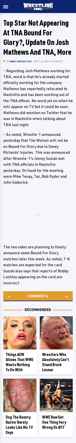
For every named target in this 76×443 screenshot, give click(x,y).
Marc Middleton (20, 61)
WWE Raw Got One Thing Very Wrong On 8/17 (54, 422)
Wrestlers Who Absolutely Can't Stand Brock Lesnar (55, 362)
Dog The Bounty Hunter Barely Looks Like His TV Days (19, 425)
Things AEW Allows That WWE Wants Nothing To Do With (19, 362)
